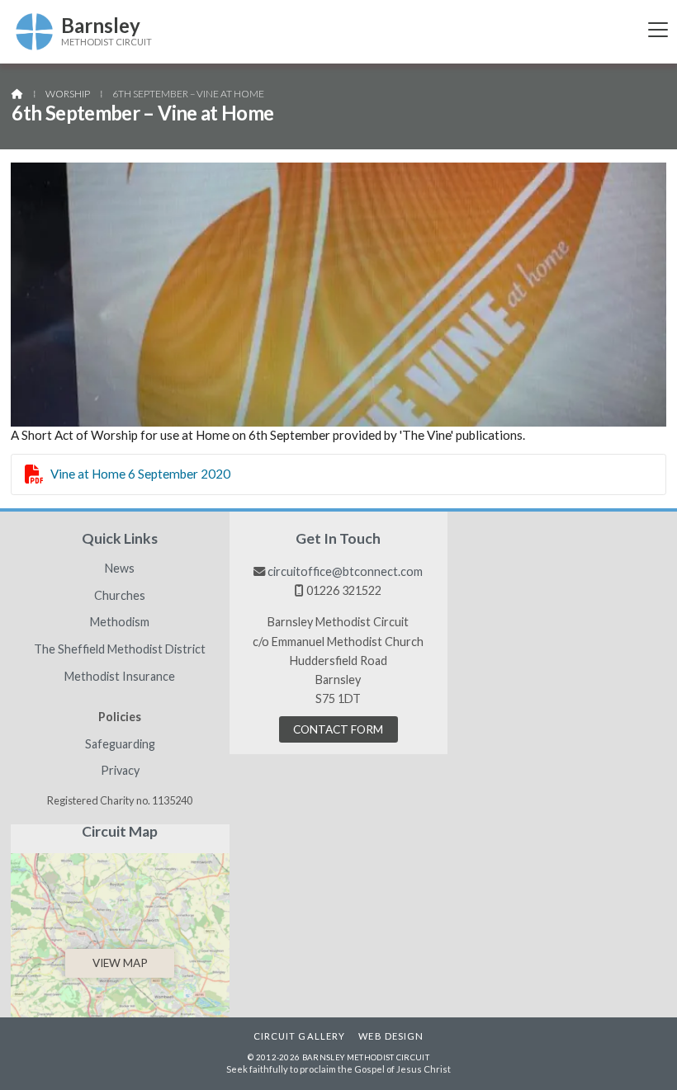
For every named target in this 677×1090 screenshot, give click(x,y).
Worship (67, 93)
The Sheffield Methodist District (120, 649)
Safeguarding (120, 744)
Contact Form (338, 729)
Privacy (120, 770)
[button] (658, 29)
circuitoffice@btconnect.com (345, 571)
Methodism (119, 622)
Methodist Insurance (119, 676)
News (120, 568)
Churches (119, 595)
